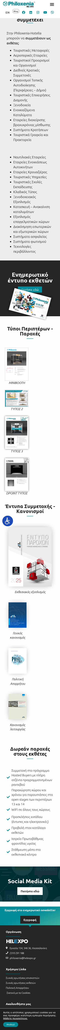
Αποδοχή (10, 1024)
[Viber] (52, 12)
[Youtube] (45, 12)
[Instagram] (38, 12)
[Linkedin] (31, 12)
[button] (52, 4)
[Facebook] (23, 12)
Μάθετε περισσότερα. (15, 1018)
